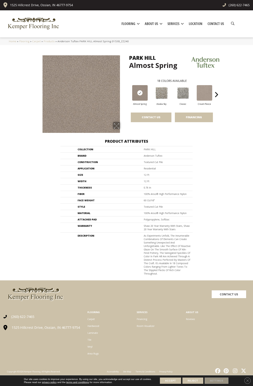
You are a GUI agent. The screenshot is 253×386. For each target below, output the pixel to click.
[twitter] (242, 371)
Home (12, 41)
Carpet (36, 41)
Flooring (24, 41)
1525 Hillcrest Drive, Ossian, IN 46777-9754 (41, 5)
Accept (170, 380)
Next (216, 89)
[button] (229, 294)
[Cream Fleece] (204, 92)
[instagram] (234, 371)
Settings (216, 380)
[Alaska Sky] (161, 92)
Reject (193, 380)
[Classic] (183, 92)
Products (49, 41)
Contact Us (151, 117)
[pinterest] (225, 371)
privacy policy (49, 382)
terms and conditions (77, 382)
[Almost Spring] (140, 92)
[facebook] (217, 371)
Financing (194, 117)
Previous (127, 89)
